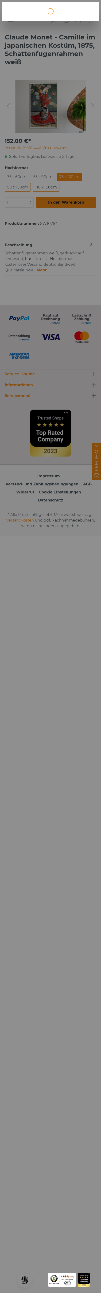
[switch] (67, 1283)
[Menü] (74, 1275)
